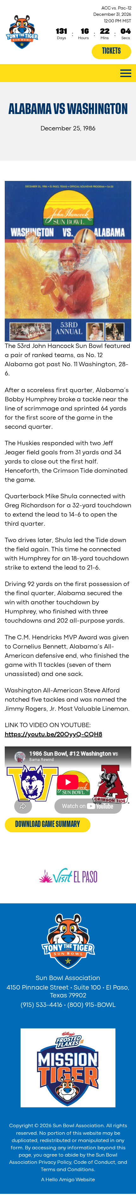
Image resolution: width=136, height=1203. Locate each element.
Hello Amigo (60, 1180)
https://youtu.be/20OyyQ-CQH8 (53, 734)
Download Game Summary (47, 824)
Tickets (111, 51)
